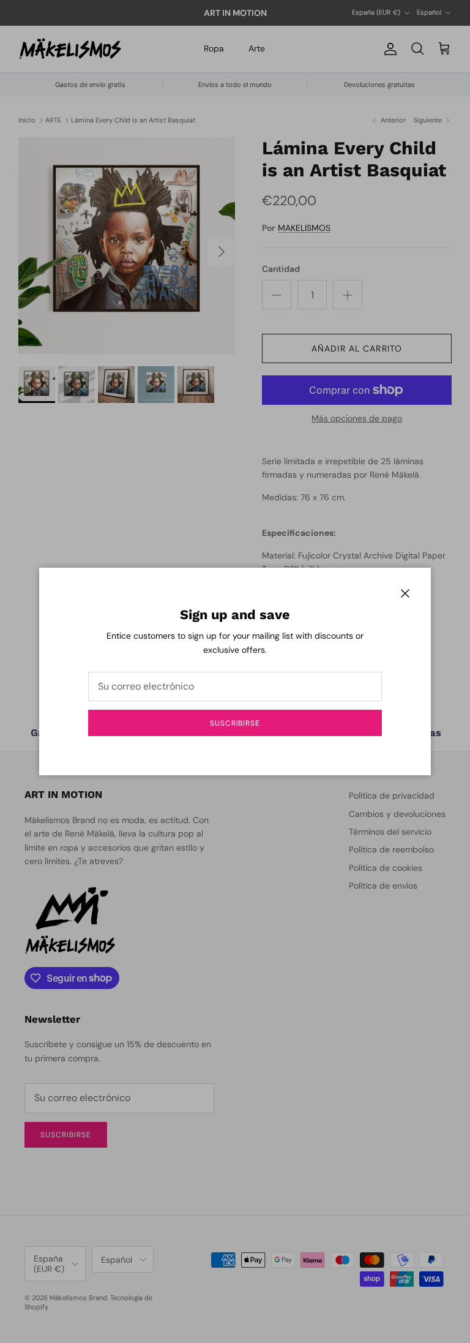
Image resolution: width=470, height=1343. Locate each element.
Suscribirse (235, 723)
